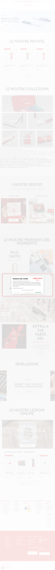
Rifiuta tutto (16, 292)
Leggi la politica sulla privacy (18, 288)
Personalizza (27, 292)
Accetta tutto (38, 292)
